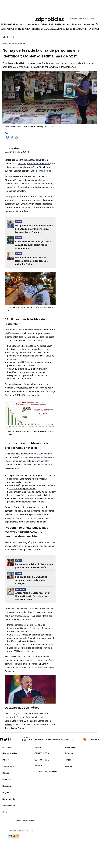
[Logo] (49, 19)
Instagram (69, 766)
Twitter (68, 760)
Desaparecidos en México (13, 43)
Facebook (69, 753)
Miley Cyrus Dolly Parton (73, 29)
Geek (4, 812)
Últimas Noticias (11, 24)
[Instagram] (9, 739)
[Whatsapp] (16, 137)
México (23, 24)
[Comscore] (91, 739)
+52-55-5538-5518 (41, 753)
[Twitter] (12, 137)
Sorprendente (88, 24)
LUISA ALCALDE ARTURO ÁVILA (15, 29)
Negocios (76, 24)
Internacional (33, 24)
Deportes (66, 24)
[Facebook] (7, 137)
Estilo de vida (55, 24)
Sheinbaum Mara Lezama (45, 29)
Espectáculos (8, 806)
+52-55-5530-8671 (41, 760)
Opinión (44, 24)
